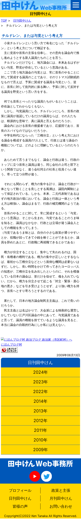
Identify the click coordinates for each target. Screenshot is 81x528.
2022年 (40, 391)
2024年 (40, 372)
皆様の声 (20, 506)
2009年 (40, 449)
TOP (4, 20)
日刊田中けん (22, 20)
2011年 (40, 430)
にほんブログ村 (11, 344)
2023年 (40, 381)
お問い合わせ (61, 506)
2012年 (40, 420)
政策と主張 (60, 490)
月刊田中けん (61, 498)
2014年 (40, 401)
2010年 (40, 439)
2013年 (40, 410)
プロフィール (20, 490)
